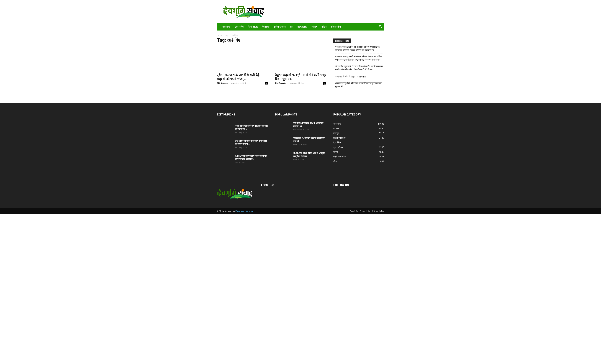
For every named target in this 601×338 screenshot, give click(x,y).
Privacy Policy (378, 211)
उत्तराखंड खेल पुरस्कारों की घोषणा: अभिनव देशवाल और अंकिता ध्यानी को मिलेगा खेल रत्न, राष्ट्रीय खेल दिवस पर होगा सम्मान (358, 58)
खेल (291, 26)
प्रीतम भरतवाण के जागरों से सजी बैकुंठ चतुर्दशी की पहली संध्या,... (239, 77)
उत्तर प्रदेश (239, 26)
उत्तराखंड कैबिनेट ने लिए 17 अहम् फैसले (350, 76)
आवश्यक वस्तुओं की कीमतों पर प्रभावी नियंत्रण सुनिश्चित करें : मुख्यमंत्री (359, 85)
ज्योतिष (314, 26)
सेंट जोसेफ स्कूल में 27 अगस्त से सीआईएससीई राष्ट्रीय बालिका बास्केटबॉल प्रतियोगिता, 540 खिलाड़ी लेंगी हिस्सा (359, 68)
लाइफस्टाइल (302, 26)
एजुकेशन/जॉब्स (279, 26)
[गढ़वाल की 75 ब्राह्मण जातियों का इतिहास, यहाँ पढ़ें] (283, 141)
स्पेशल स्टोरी (336, 26)
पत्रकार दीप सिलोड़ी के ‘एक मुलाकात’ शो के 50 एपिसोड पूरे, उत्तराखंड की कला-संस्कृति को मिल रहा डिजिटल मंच (357, 48)
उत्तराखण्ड (226, 26)
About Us (354, 211)
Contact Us (365, 211)
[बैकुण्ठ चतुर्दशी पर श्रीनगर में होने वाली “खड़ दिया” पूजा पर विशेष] (300, 58)
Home (219, 35)
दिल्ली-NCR (253, 26)
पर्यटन (324, 26)
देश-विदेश (265, 26)
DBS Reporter (223, 83)
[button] (380, 27)
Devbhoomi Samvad (244, 211)
